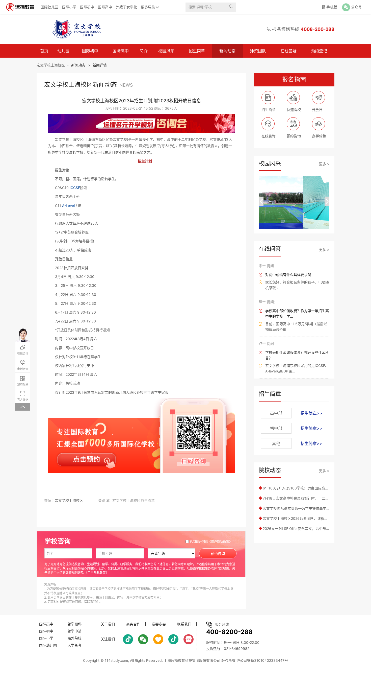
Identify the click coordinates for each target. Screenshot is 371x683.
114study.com (116, 660)
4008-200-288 (317, 29)
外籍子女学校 (126, 7)
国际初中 (87, 7)
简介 (144, 50)
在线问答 (270, 248)
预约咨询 (218, 554)
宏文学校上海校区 (51, 65)
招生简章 (197, 50)
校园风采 (166, 50)
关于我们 (108, 624)
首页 (44, 50)
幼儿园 (63, 50)
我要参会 (159, 624)
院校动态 (270, 470)
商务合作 (133, 624)
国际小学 (69, 7)
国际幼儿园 (49, 7)
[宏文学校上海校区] (75, 29)
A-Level (68, 205)
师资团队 (258, 50)
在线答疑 (288, 50)
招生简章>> (311, 413)
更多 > (324, 164)
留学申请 (74, 631)
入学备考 (74, 645)
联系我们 (184, 624)
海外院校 (74, 638)
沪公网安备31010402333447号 (262, 660)
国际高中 (105, 7)
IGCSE (75, 187)
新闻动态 (227, 50)
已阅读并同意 (211, 542)
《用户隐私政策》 (220, 542)
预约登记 (319, 50)
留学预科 (74, 624)
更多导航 (148, 7)
